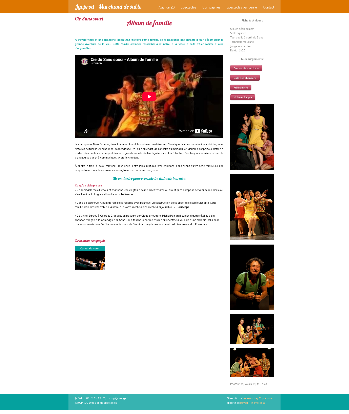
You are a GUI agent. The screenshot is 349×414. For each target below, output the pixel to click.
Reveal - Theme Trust (252, 402)
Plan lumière (240, 87)
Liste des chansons (244, 77)
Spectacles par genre (242, 7)
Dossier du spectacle (246, 68)
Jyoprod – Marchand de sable (108, 6)
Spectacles (188, 7)
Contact (268, 7)
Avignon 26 (167, 7)
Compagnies (211, 7)
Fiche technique (242, 97)
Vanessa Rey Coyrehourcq (258, 398)
